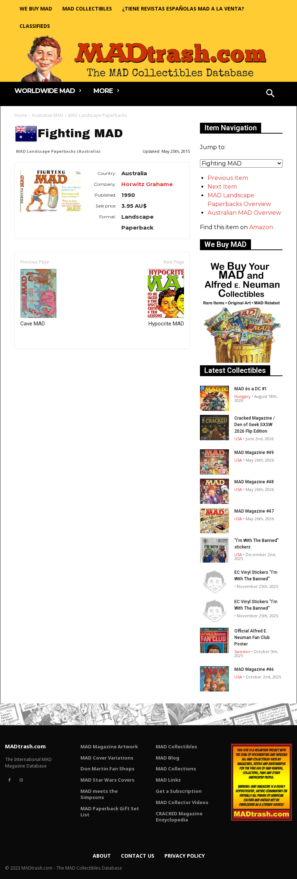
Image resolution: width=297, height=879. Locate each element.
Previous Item (228, 177)
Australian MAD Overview (244, 212)
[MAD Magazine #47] (214, 520)
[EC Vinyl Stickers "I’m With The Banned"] (214, 581)
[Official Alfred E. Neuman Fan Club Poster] (214, 640)
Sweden (242, 651)
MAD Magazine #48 (254, 481)
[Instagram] (21, 780)
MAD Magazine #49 (254, 452)
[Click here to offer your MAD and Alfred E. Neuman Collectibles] (241, 360)
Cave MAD (32, 323)
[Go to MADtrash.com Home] (148, 58)
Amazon (261, 227)
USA (238, 438)
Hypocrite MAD (166, 323)
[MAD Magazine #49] (214, 462)
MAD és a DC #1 (250, 388)
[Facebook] (9, 780)
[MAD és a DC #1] (214, 398)
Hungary (242, 396)
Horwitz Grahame (147, 184)
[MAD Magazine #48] (214, 491)
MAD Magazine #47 (254, 511)
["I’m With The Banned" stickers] (214, 550)
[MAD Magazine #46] (214, 678)
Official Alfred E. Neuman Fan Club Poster (252, 637)
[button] (270, 94)
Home (20, 115)
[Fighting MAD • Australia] (51, 191)
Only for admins (40, 361)
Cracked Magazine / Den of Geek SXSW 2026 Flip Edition (254, 425)
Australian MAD (47, 115)
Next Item (222, 186)
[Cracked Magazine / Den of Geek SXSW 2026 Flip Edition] (214, 427)
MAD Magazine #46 (254, 669)
